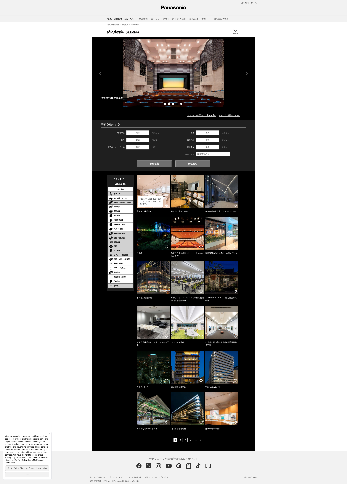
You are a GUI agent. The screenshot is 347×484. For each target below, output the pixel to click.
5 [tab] (181, 104)
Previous (100, 73)
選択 (138, 132)
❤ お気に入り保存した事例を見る (201, 115)
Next (247, 73)
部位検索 (192, 163)
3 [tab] (173, 104)
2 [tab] (169, 104)
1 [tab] (165, 104)
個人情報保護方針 (135, 477)
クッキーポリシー (118, 477)
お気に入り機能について (229, 115)
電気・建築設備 (113, 24)
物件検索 (154, 163)
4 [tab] (177, 104)
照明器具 (125, 24)
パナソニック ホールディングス (156, 477)
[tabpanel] (173, 73)
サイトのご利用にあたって (99, 477)
